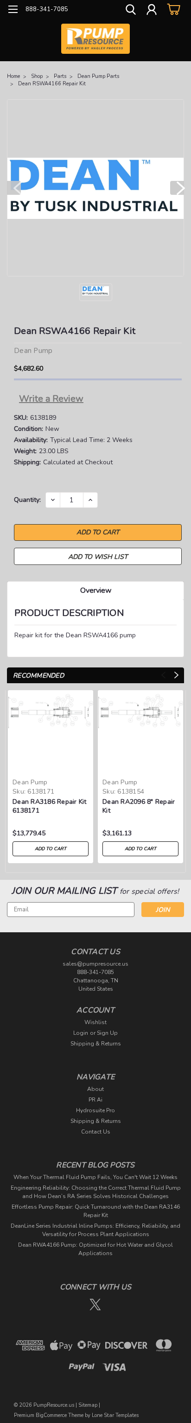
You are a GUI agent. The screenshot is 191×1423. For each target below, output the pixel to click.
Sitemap (87, 1405)
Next (177, 188)
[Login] (152, 11)
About (95, 1089)
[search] (131, 11)
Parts (60, 76)
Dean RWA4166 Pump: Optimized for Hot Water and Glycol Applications (95, 1249)
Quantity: (27, 499)
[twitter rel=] (95, 1304)
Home (13, 76)
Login (80, 1033)
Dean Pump (30, 782)
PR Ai (95, 1099)
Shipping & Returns (95, 1043)
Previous (14, 188)
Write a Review (51, 398)
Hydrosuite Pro (95, 1110)
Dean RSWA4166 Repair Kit (52, 83)
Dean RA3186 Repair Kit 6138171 (50, 806)
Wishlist (95, 1022)
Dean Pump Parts (98, 76)
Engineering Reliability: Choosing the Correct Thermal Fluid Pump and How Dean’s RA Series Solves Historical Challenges (96, 1192)
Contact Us (95, 1131)
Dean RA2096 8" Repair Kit (138, 806)
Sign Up (107, 1033)
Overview (95, 590)
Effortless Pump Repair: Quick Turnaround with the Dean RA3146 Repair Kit (96, 1211)
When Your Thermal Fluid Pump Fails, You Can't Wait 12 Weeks (95, 1177)
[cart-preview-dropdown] (172, 9)
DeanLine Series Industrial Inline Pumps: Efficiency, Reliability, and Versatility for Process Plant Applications (95, 1230)
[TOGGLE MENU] (12, 10)
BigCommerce (51, 1415)
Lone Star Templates (115, 1415)
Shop (37, 76)
